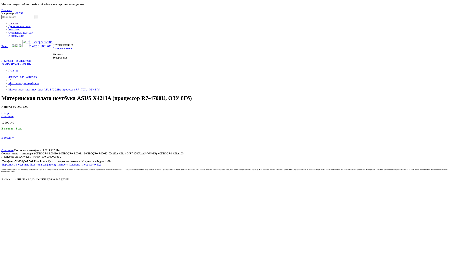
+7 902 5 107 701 (39, 46)
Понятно (6, 10)
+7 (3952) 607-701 (39, 42)
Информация (16, 35)
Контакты (14, 29)
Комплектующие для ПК (16, 63)
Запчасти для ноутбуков (22, 76)
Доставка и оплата (19, 26)
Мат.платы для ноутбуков (23, 83)
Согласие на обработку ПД (85, 164)
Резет (4, 46)
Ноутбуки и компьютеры (16, 60)
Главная (13, 23)
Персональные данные (15, 164)
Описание (7, 150)
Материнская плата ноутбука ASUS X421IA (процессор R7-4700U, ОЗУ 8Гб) (54, 89)
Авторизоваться (62, 48)
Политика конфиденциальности (49, 164)
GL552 (19, 13)
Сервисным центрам (20, 32)
